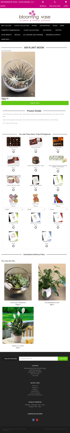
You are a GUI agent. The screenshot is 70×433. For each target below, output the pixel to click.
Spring (34, 25)
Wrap (62, 25)
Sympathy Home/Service (10, 30)
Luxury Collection (21, 25)
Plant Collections (31, 30)
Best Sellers (6, 25)
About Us (35, 385)
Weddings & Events (53, 35)
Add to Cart (35, 103)
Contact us (35, 387)
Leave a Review (35, 393)
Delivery (35, 389)
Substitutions (35, 391)
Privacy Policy (5, 430)
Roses (55, 25)
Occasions (47, 30)
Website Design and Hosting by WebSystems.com (56, 429)
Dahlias (17, 35)
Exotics (59, 30)
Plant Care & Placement (35, 395)
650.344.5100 (54, 6)
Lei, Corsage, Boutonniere (33, 35)
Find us (34, 375)
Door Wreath (6, 35)
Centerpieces (45, 25)
